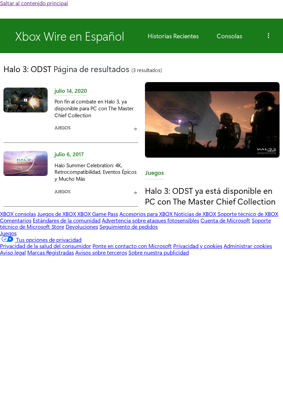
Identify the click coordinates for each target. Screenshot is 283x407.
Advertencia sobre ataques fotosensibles (150, 220)
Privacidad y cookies (197, 245)
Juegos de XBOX (57, 213)
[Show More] (268, 36)
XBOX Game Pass (97, 213)
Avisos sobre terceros (101, 252)
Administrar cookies (248, 245)
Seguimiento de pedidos (128, 226)
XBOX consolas (18, 213)
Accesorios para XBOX (146, 213)
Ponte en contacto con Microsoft (132, 245)
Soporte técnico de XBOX (247, 213)
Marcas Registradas (50, 252)
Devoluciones (82, 226)
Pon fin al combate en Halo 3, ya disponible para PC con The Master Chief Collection (94, 108)
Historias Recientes (173, 36)
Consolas (229, 36)
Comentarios (15, 220)
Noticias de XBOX (195, 213)
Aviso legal (13, 252)
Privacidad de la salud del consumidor (45, 245)
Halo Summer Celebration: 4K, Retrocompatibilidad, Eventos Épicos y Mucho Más (96, 172)
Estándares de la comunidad (66, 220)
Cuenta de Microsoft (225, 220)
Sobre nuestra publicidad (158, 252)
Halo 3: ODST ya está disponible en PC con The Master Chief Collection (210, 196)
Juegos (154, 174)
